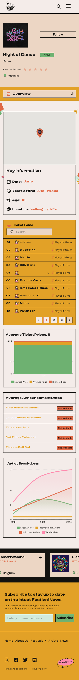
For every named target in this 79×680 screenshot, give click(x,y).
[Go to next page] (69, 320)
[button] (9, 640)
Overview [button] (21, 94)
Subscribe (65, 618)
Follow (58, 34)
